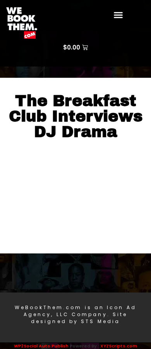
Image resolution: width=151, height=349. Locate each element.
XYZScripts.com (118, 346)
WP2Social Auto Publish (41, 346)
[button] (118, 15)
